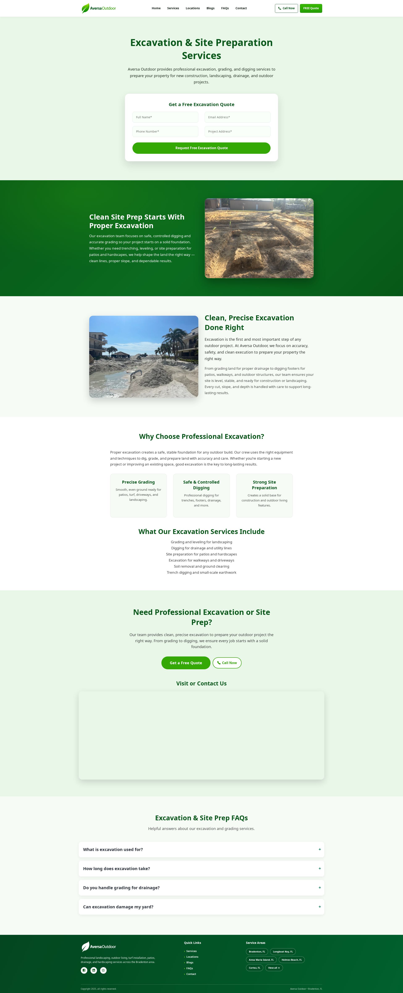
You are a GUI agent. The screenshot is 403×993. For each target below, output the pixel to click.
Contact (241, 8)
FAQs (225, 8)
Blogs (211, 8)
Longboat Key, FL (283, 951)
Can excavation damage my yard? (118, 907)
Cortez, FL (254, 967)
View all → (274, 967)
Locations (193, 8)
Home (156, 8)
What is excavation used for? (113, 849)
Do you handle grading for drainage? (121, 887)
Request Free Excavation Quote (201, 148)
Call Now (289, 8)
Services (173, 8)
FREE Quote (311, 8)
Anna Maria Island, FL (261, 959)
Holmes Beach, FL (292, 959)
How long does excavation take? (116, 868)
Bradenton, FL (257, 951)
